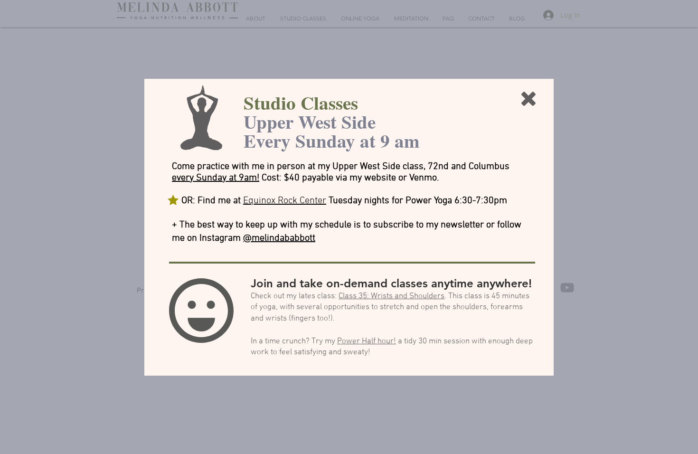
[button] (528, 99)
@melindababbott (279, 238)
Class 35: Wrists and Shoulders (391, 296)
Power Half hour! (366, 341)
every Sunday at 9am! (215, 178)
